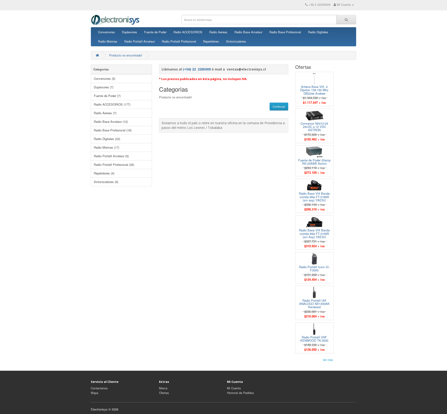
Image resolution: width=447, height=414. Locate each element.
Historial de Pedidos (240, 393)
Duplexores (129, 32)
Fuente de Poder (155, 32)
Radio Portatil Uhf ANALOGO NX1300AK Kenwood (314, 303)
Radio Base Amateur (248, 32)
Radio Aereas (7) (105, 113)
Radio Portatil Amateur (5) (111, 156)
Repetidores (211, 41)
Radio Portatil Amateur (139, 41)
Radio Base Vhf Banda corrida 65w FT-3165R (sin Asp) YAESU (314, 233)
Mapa (94, 393)
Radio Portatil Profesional (179, 41)
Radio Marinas (107, 41)
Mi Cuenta (234, 388)
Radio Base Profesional (285, 32)
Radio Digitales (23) (107, 139)
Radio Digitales (318, 32)
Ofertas (164, 393)
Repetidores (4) (104, 173)
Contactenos (99, 388)
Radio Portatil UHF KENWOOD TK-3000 (314, 339)
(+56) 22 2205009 (197, 69)
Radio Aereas (218, 32)
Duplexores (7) (103, 87)
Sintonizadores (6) (106, 182)
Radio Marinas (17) (106, 147)
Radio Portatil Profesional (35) (114, 164)
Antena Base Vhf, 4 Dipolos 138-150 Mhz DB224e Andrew (314, 90)
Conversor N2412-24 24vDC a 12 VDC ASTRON (314, 126)
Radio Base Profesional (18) (113, 130)
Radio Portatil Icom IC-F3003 (314, 268)
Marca (163, 388)
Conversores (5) (104, 78)
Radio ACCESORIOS (187, 32)
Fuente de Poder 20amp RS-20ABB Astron (314, 162)
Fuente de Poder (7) (107, 95)
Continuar (279, 106)
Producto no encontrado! (125, 55)
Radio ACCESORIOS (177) (112, 104)
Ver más (328, 360)
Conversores (106, 32)
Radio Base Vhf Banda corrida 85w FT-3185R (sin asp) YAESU (314, 196)
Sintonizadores (236, 41)
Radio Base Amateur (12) (111, 121)
